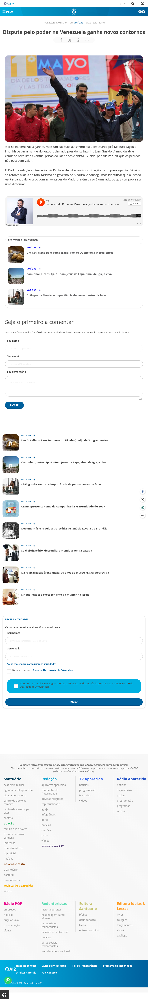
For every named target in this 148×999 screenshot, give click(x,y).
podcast (122, 795)
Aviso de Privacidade (54, 965)
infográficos (49, 814)
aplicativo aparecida (54, 785)
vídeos (8, 891)
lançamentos (124, 925)
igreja (45, 809)
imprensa (9, 843)
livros (82, 925)
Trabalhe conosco (26, 965)
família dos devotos (15, 829)
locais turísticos (13, 848)
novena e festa (14, 864)
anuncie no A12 (53, 846)
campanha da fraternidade (50, 791)
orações (46, 830)
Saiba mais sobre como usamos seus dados (31, 664)
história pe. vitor (51, 909)
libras (45, 819)
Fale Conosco (49, 972)
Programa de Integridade (117, 965)
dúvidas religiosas (52, 798)
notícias (8, 858)
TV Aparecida (91, 778)
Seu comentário (16, 371)
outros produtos (89, 930)
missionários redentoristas (50, 925)
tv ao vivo (84, 795)
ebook (120, 930)
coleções (122, 920)
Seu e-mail (13, 356)
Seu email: (13, 648)
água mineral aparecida (18, 790)
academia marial (14, 785)
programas (123, 806)
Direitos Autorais (26, 972)
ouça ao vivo (124, 790)
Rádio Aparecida (131, 778)
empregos (10, 909)
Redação (49, 778)
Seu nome (13, 340)
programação (87, 790)
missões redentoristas (55, 932)
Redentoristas (54, 903)
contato (8, 818)
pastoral (9, 875)
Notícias (78, 22)
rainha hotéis (12, 880)
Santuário (12, 778)
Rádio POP (13, 903)
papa (45, 835)
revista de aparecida (18, 886)
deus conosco (87, 920)
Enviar (14, 405)
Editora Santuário (88, 906)
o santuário (11, 869)
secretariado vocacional (56, 951)
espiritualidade (51, 804)
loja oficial (10, 853)
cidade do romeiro (15, 795)
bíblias (83, 914)
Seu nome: (13, 633)
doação (9, 823)
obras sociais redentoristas (50, 944)
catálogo (122, 935)
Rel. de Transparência (84, 965)
